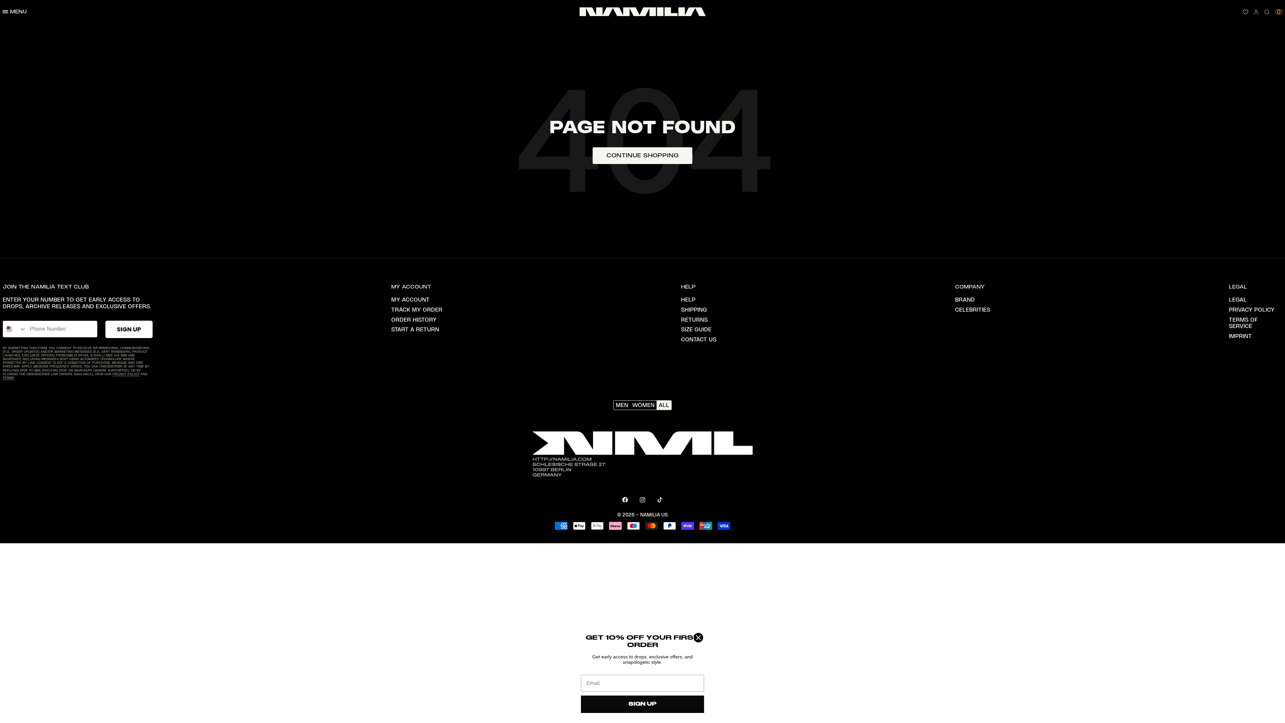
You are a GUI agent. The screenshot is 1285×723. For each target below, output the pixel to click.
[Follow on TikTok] (660, 499)
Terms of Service (1243, 323)
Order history (414, 319)
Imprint (1240, 336)
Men (622, 405)
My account (410, 299)
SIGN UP (129, 329)
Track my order (416, 309)
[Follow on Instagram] (642, 499)
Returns (694, 319)
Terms (8, 378)
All (664, 405)
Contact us (698, 339)
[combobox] (14, 329)
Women (643, 405)
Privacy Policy (126, 374)
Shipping (694, 309)
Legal (1238, 299)
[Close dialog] (698, 638)
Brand (965, 299)
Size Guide (696, 329)
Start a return (415, 329)
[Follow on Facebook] (625, 499)
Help (688, 299)
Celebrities (972, 309)
